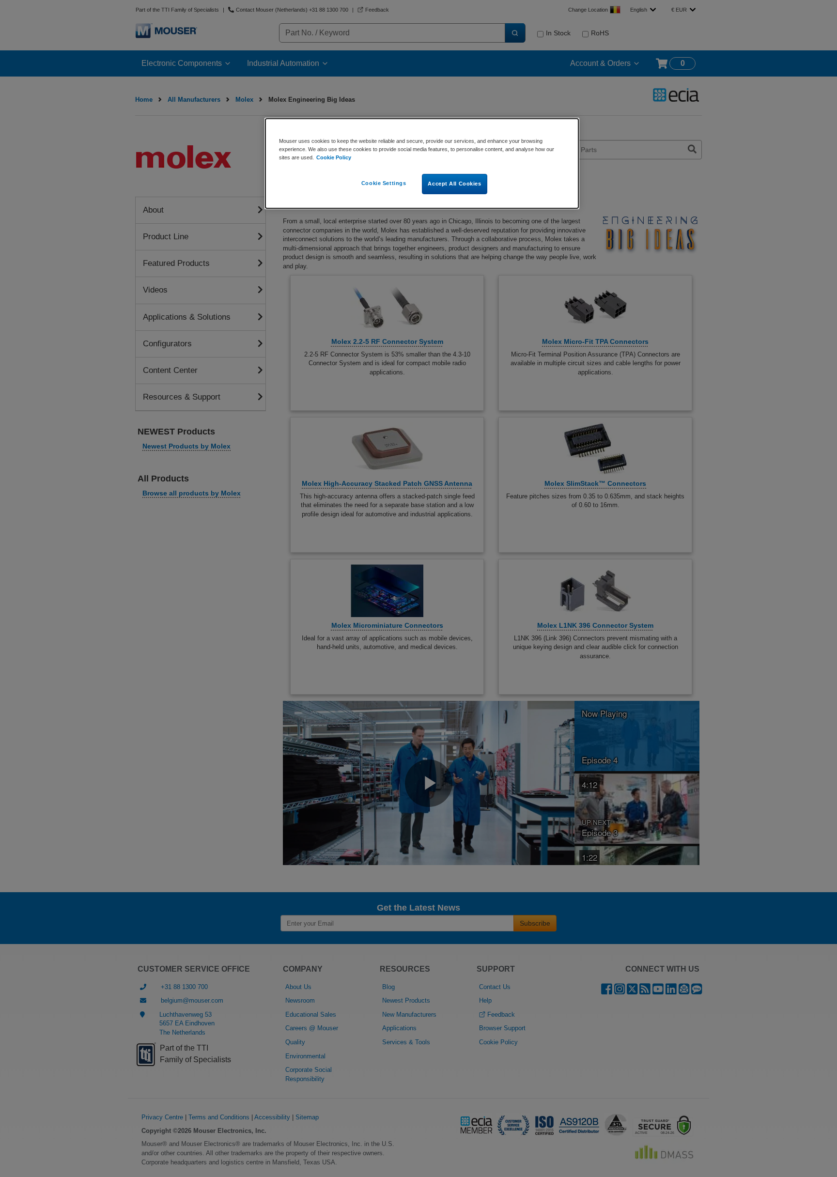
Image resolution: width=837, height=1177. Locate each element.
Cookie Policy (333, 157)
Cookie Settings (383, 183)
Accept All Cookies (454, 183)
